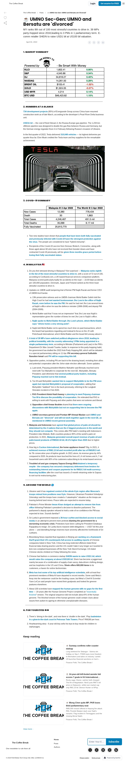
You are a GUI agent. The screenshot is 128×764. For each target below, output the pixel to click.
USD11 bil (27, 123)
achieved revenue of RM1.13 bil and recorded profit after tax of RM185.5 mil (64, 450)
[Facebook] (103, 750)
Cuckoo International (49, 447)
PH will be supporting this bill (62, 356)
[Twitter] (90, 750)
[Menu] (123, 3)
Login (92, 3)
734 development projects (35, 111)
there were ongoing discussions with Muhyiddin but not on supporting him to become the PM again (67, 407)
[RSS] (116, 750)
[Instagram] (109, 750)
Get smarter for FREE (110, 3)
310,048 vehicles (68, 134)
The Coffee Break (29, 13)
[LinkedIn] (96, 750)
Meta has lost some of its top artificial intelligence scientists (57, 572)
